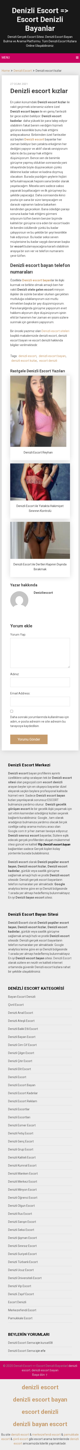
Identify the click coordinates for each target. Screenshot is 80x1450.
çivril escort (20, 1439)
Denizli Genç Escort (21, 1141)
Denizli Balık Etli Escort (23, 1029)
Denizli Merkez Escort (22, 1181)
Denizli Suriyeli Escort (22, 1254)
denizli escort (27, 356)
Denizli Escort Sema (21, 1342)
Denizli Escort (23, 70)
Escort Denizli (17, 1302)
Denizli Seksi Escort (21, 1229)
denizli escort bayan (52, 356)
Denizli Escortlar (19, 1109)
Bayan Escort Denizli (21, 996)
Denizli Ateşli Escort (21, 1021)
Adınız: (14, 674)
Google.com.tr (17, 831)
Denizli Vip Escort (19, 1286)
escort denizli (48, 360)
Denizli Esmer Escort (22, 1125)
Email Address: (20, 693)
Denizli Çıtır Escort (20, 1061)
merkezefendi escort (46, 1434)
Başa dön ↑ (40, 1374)
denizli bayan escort (40, 1424)
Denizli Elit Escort (19, 1069)
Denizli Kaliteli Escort (22, 1157)
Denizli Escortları (19, 1117)
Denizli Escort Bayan (21, 1085)
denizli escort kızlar (24, 360)
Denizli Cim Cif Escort (22, 1045)
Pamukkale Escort (20, 1318)
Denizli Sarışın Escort (22, 1221)
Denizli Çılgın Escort (21, 1053)
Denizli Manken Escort (23, 1173)
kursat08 (47, 1342)
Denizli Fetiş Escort (20, 1133)
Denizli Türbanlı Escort (23, 1262)
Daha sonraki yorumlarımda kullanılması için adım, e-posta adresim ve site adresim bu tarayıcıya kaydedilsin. (39, 721)
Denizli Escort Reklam (22, 1101)
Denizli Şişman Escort (22, 1238)
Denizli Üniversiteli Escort (25, 1278)
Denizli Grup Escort (20, 1149)
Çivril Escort (16, 1004)
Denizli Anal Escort (20, 1012)
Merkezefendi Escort (22, 1310)
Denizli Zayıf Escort (21, 1294)
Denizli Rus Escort (20, 1213)
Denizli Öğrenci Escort (22, 1197)
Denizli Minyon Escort (22, 1189)
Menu (6, 57)
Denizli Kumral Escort (22, 1165)
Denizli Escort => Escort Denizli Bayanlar (40, 19)
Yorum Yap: (18, 634)
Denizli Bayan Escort (21, 1037)
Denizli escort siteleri (55, 331)
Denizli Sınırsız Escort (22, 1246)
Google (59, 945)
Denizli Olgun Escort (21, 1205)
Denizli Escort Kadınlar (23, 1093)
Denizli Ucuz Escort (21, 1270)
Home (6, 70)
